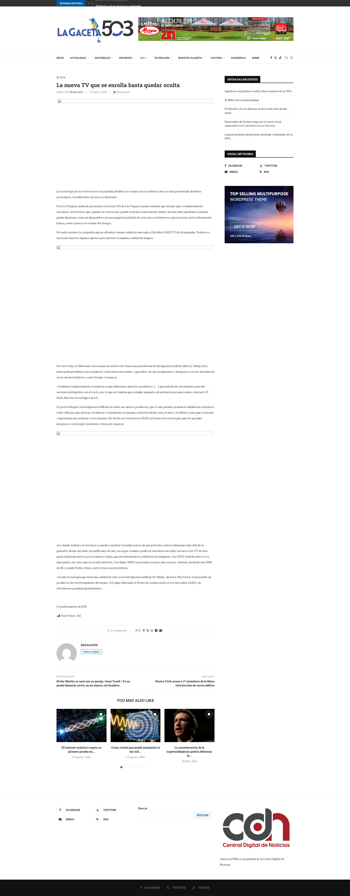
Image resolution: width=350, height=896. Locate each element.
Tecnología (162, 57)
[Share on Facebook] (144, 630)
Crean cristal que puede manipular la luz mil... (135, 749)
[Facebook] (271, 58)
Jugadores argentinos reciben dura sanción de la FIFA (258, 91)
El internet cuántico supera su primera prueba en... (81, 749)
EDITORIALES (102, 57)
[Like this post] (139, 630)
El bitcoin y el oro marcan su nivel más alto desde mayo (128, 3)
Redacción (76, 92)
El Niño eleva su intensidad (242, 100)
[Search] (286, 58)
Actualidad (78, 57)
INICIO (60, 57)
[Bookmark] (291, 58)
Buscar (142, 808)
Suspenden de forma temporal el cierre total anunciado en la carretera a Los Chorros (253, 124)
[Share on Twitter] (147, 630)
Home (255, 57)
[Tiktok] (280, 58)
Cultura (216, 57)
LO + (143, 57)
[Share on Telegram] (156, 630)
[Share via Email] (160, 630)
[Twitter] (275, 58)
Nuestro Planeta (190, 57)
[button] (88, 3)
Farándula (238, 57)
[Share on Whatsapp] (152, 630)
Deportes (125, 57)
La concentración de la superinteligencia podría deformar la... (189, 751)
